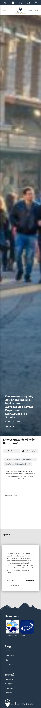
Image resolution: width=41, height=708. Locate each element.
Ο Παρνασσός (10, 688)
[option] (20, 568)
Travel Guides (10, 655)
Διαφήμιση (9, 684)
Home (7, 422)
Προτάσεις (9, 664)
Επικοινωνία (10, 693)
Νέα (6, 660)
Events (7, 651)
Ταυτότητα (9, 679)
